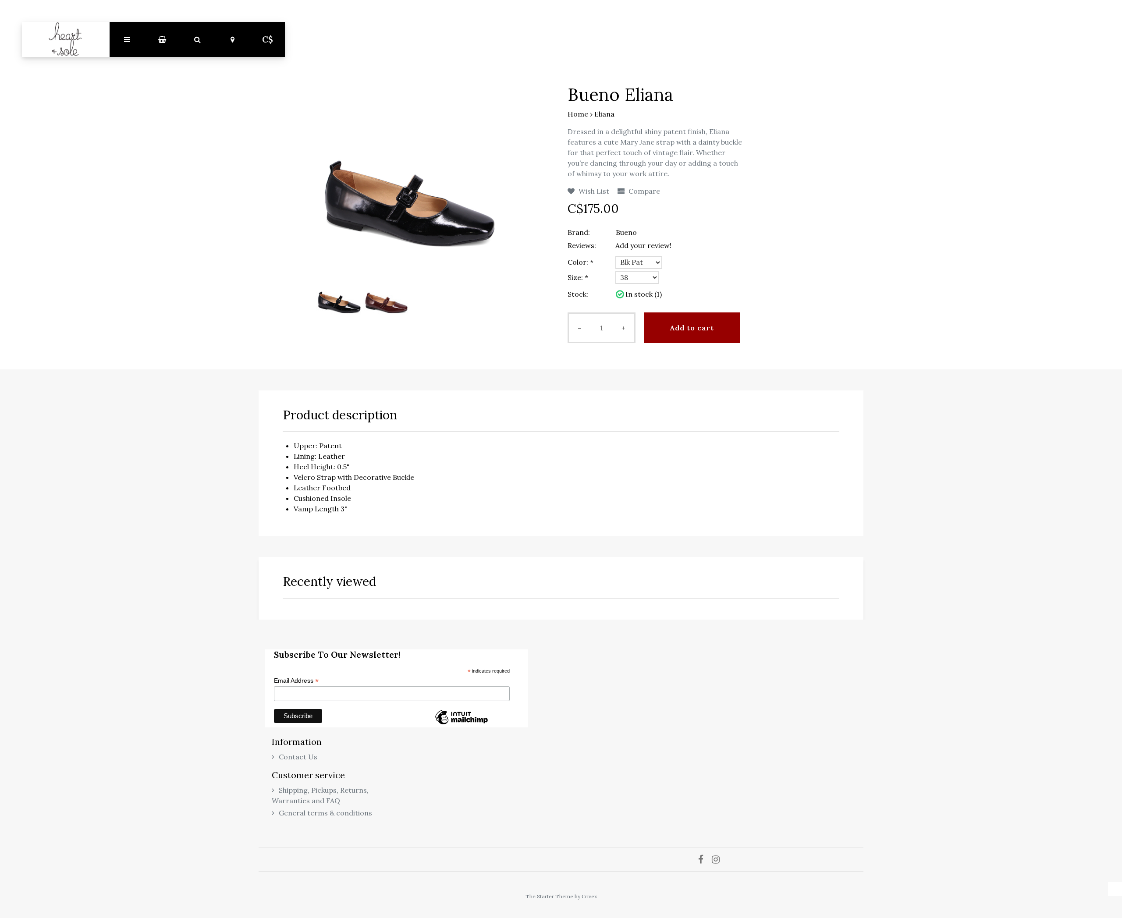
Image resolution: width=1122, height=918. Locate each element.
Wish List (593, 191)
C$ (267, 39)
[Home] (66, 39)
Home (578, 114)
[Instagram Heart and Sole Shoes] (719, 859)
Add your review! (643, 245)
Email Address (296, 681)
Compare (643, 191)
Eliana (604, 114)
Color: (580, 262)
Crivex (589, 896)
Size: (578, 277)
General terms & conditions (325, 812)
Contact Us (298, 756)
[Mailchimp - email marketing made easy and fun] (461, 723)
